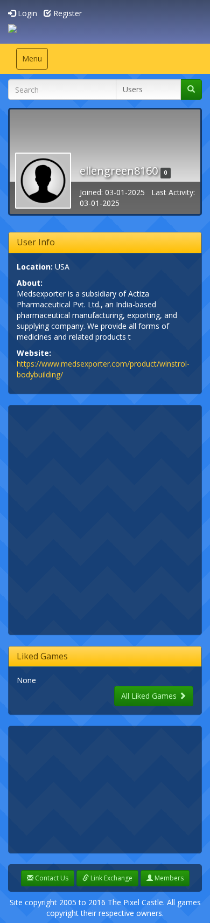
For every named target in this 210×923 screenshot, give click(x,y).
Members (168, 878)
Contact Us (50, 878)
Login (26, 13)
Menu (35, 61)
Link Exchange (110, 878)
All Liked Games (150, 696)
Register (66, 13)
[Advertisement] (105, 519)
